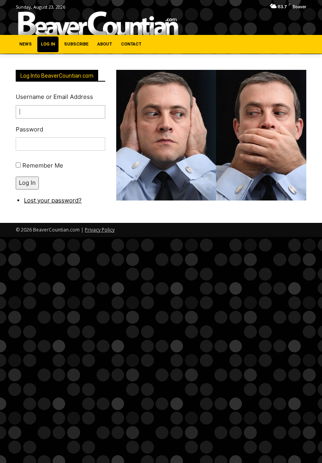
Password (29, 129)
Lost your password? (53, 200)
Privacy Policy (100, 229)
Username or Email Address (54, 96)
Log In (27, 182)
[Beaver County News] (98, 23)
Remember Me (42, 165)
